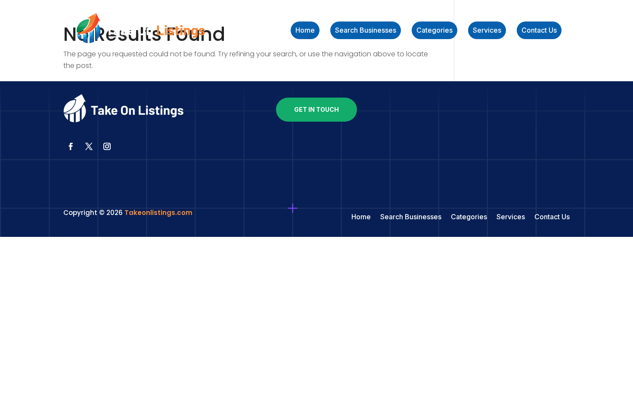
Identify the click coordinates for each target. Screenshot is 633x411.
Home (305, 30)
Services (487, 30)
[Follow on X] (88, 146)
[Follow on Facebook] (70, 146)
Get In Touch (316, 109)
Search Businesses (365, 30)
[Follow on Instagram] (106, 146)
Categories (434, 30)
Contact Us (539, 30)
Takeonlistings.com (158, 212)
